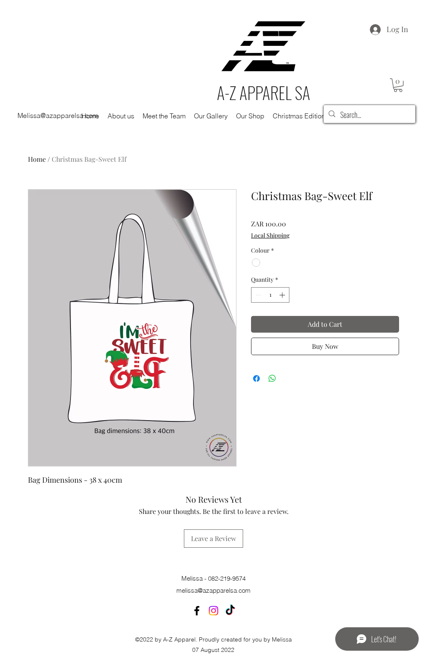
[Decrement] (257, 295)
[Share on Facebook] (256, 378)
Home (37, 159)
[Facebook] (197, 610)
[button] (398, 85)
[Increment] (283, 295)
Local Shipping (270, 235)
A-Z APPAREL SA (263, 92)
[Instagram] (213, 610)
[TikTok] (230, 610)
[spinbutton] (270, 295)
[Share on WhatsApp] (272, 378)
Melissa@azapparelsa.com (58, 115)
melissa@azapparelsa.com (213, 590)
